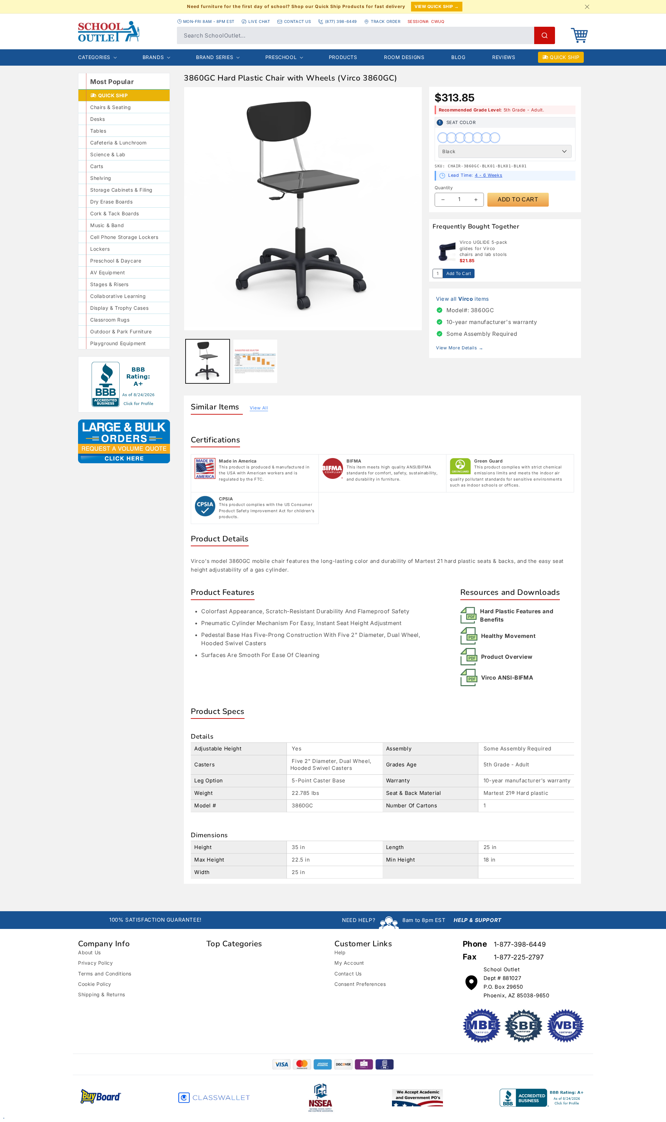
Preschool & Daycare (115, 261)
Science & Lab (108, 154)
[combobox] (366, 35)
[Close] (587, 6)
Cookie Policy (94, 984)
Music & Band (107, 225)
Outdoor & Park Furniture (121, 331)
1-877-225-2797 (519, 957)
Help (339, 952)
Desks (97, 119)
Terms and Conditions (104, 973)
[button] (579, 35)
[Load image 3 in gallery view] (255, 361)
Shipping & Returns (101, 994)
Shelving (100, 178)
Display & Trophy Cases (119, 308)
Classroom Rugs (109, 320)
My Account (349, 963)
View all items (462, 299)
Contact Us (348, 973)
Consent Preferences (360, 984)
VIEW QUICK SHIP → (437, 6)
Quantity (444, 187)
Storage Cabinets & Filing (121, 190)
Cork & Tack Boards (114, 213)
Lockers (100, 249)
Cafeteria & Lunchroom (118, 143)
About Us (89, 952)
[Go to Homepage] (124, 31)
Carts (96, 166)
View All (259, 407)
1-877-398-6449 (520, 944)
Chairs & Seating (110, 107)
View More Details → (459, 347)
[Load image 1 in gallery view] (208, 361)
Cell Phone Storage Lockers (124, 237)
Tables (98, 131)
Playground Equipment (118, 343)
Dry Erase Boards (111, 202)
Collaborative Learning (118, 296)
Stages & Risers (109, 284)
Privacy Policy (95, 963)
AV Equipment (107, 272)
